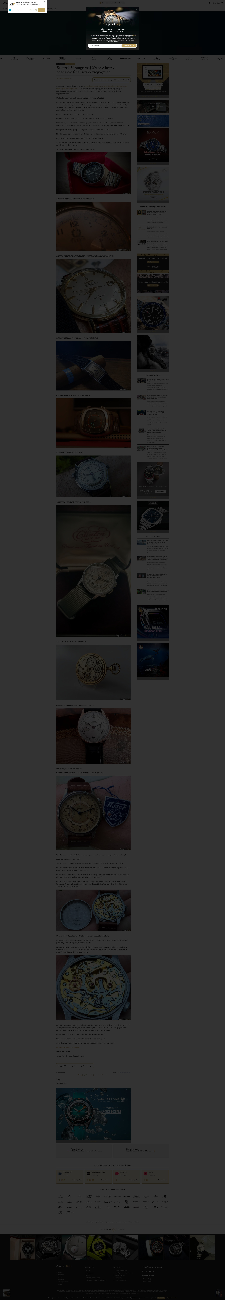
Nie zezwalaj (33, 10)
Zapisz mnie (128, 46)
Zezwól (41, 10)
